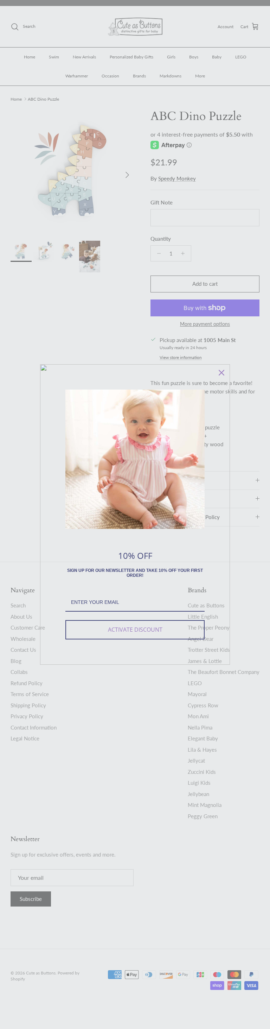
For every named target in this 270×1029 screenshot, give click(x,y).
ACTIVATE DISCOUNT (135, 629)
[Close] (221, 372)
